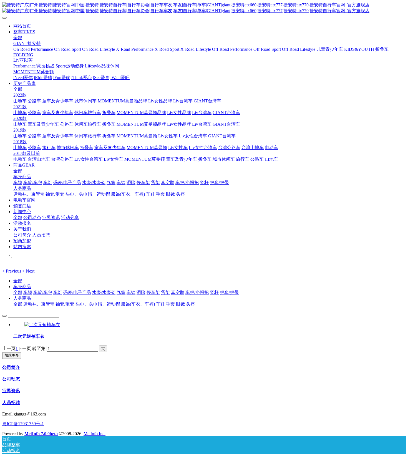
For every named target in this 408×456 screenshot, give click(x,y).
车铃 (131, 292)
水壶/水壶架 (103, 292)
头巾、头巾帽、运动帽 (97, 304)
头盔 (190, 304)
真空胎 (177, 292)
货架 (165, 292)
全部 (17, 37)
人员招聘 (11, 402)
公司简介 (11, 367)
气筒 (121, 292)
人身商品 (22, 298)
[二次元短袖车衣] (42, 324)
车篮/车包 (42, 292)
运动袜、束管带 (38, 304)
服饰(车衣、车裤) (138, 304)
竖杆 (214, 292)
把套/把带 (229, 292)
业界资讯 (11, 390)
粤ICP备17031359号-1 (23, 423)
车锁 (27, 292)
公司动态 (11, 379)
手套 (170, 304)
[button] (12, 271)
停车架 (153, 292)
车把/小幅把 (197, 292)
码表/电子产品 (77, 292)
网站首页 (22, 26)
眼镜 (180, 304)
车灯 (57, 292)
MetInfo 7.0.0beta (41, 433)
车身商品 (22, 286)
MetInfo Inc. (94, 433)
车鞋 (160, 304)
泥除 (141, 292)
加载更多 (11, 355)
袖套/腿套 (65, 304)
